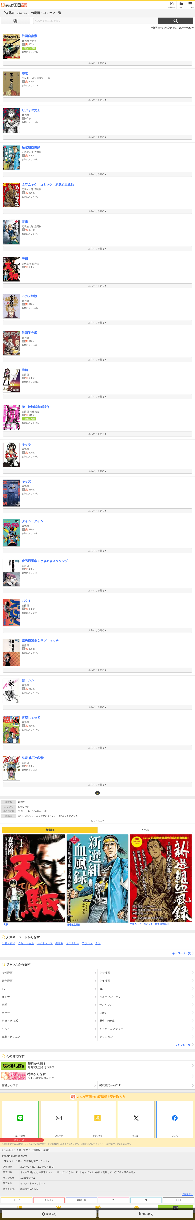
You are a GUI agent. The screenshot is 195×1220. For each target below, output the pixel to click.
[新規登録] (172, 3)
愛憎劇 (59, 943)
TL (114, 1200)
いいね (175, 1136)
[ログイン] (181, 3)
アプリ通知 (97, 1136)
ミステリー (72, 943)
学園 (98, 943)
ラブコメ (87, 943)
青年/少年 (81, 1200)
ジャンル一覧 (183, 1044)
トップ (17, 1200)
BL (146, 1200)
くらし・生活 (26, 943)
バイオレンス (45, 943)
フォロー (136, 1136)
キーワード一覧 (181, 953)
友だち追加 (20, 1136)
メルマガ (59, 1136)
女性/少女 (49, 1200)
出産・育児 (8, 943)
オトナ (178, 1200)
